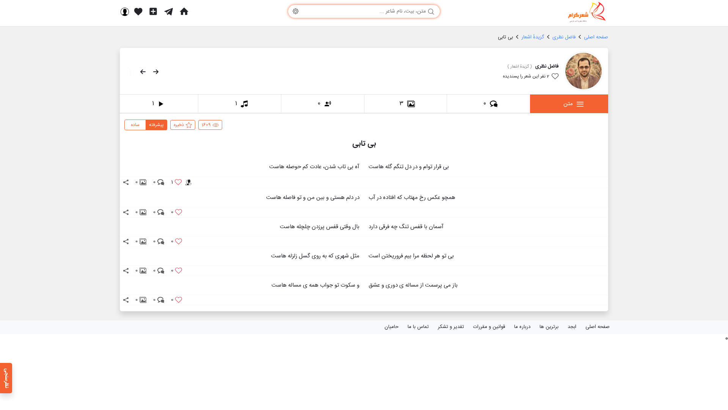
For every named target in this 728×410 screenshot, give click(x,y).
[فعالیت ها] (138, 11)
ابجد (572, 327)
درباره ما (522, 327)
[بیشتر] (128, 71)
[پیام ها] (168, 11)
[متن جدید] (153, 11)
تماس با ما (418, 327)
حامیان (391, 327)
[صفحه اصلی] (183, 11)
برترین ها (549, 327)
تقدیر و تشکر (451, 327)
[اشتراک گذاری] (126, 182)
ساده (135, 125)
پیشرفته (156, 125)
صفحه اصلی (597, 327)
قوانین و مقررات (489, 327)
